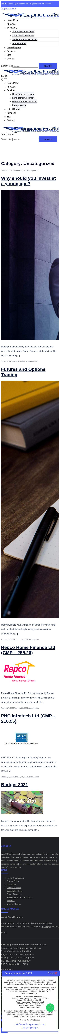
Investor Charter (14, 904)
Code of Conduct (14, 894)
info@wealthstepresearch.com (30, 1024)
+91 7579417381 (29, 1028)
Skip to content (8, 8)
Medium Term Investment (24, 39)
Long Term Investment (23, 35)
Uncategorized (33, 171)
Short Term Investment (23, 31)
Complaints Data (14, 887)
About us (11, 24)
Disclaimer (11, 884)
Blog (9, 55)
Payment (11, 51)
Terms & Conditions (15, 878)
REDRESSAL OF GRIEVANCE (20, 897)
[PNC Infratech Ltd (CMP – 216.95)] (22, 750)
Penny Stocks (19, 43)
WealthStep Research (12, 917)
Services (11, 28)
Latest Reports (14, 47)
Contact (10, 59)
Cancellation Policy (15, 891)
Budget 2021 (14, 784)
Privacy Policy (13, 881)
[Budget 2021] (22, 813)
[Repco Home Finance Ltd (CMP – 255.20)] (19, 686)
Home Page (13, 20)
